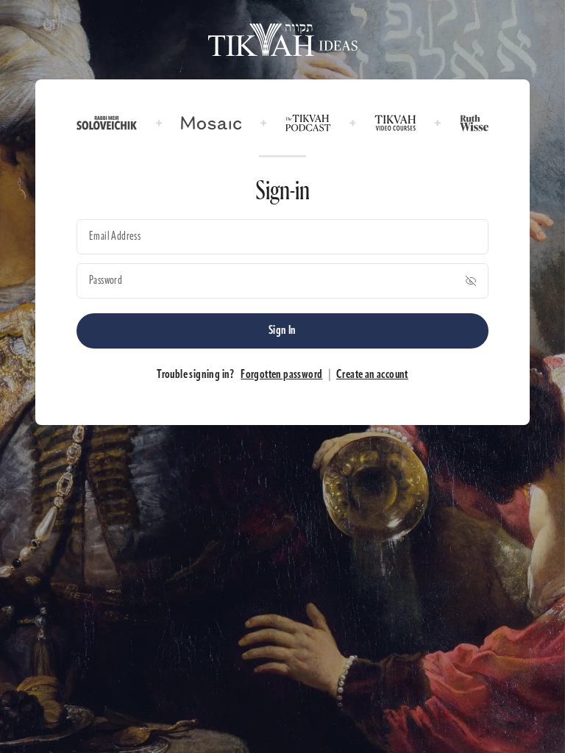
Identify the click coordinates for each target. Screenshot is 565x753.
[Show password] (470, 281)
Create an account (372, 375)
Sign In (282, 331)
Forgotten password (281, 375)
